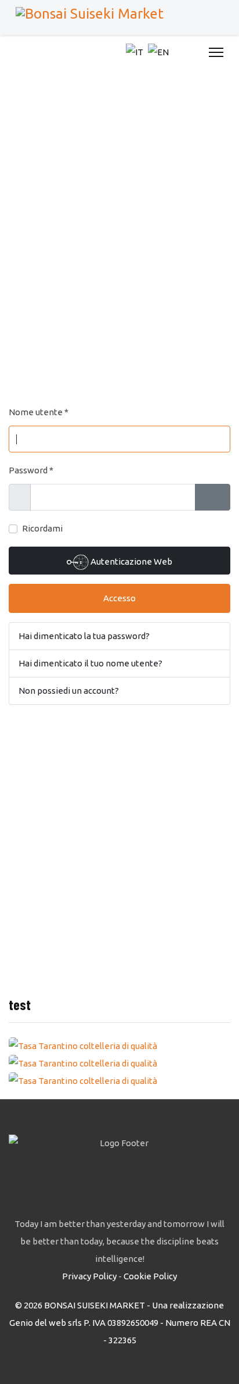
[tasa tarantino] (119, 1046)
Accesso (119, 598)
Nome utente (38, 412)
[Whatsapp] (193, 52)
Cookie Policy (150, 1276)
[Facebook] (181, 52)
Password (31, 470)
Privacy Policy (89, 1276)
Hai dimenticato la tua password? (84, 636)
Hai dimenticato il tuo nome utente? (90, 663)
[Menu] (216, 52)
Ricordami (42, 528)
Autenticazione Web (130, 561)
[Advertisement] (119, 231)
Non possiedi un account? (69, 690)
